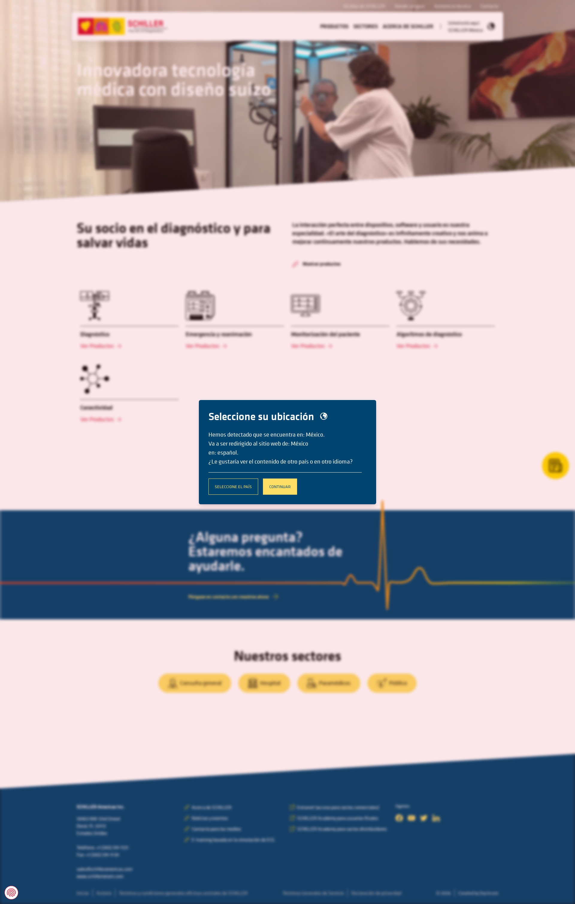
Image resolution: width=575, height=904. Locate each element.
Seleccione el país (233, 486)
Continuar (280, 486)
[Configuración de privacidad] (11, 893)
